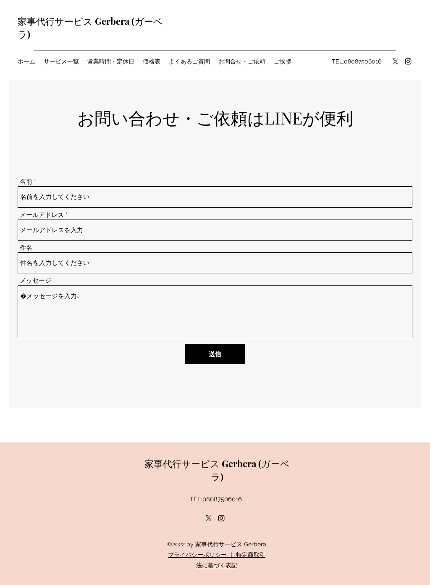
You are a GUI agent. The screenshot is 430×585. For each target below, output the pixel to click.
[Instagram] (408, 61)
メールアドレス (42, 215)
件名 (26, 248)
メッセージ (35, 281)
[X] (395, 61)
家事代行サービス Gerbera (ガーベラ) (217, 470)
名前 (26, 182)
